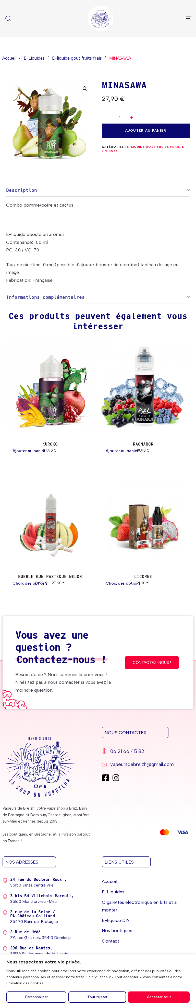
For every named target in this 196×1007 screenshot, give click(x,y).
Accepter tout (159, 997)
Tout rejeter (97, 997)
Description (21, 190)
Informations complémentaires (45, 297)
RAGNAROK (143, 444)
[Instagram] (116, 778)
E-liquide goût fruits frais (77, 58)
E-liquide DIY (116, 920)
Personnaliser (36, 997)
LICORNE (143, 576)
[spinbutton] (120, 118)
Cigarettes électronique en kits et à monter (139, 906)
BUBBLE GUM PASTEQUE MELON (50, 576)
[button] (132, 118)
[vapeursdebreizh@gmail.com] (146, 765)
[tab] (98, 190)
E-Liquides (34, 58)
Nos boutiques (117, 930)
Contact (110, 941)
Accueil (9, 58)
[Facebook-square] (105, 778)
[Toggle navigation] (160, 18)
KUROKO (50, 444)
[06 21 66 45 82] (146, 752)
